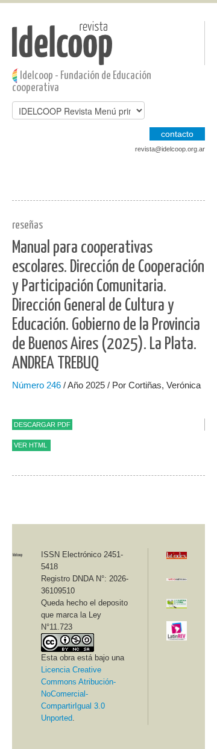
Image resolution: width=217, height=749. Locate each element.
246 (53, 385)
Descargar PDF (42, 424)
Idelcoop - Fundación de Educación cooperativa (81, 81)
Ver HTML (30, 445)
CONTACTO (177, 134)
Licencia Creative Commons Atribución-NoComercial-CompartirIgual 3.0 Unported (78, 693)
